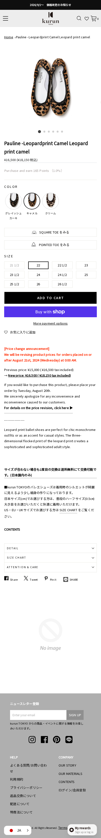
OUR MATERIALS (71, 773)
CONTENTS (67, 781)
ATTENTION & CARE (22, 567)
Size (8, 256)
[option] (50, 4)
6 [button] (62, 132)
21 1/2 (14, 265)
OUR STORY (67, 765)
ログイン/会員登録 (72, 790)
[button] (20, 332)
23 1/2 (14, 274)
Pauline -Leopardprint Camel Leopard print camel (53, 37)
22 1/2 (62, 265)
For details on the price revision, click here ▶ (38, 407)
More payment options (50, 323)
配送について (19, 803)
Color (11, 186)
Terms (63, 827)
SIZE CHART (68, 510)
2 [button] (44, 132)
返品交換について (23, 795)
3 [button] (49, 132)
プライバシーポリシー (26, 787)
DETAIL (13, 548)
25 (86, 274)
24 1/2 (62, 274)
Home (8, 37)
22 (38, 265)
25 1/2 (14, 284)
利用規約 (16, 779)
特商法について (21, 812)
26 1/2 (62, 284)
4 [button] (53, 132)
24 (38, 274)
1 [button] (39, 131)
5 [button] (58, 132)
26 (38, 284)
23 (86, 265)
